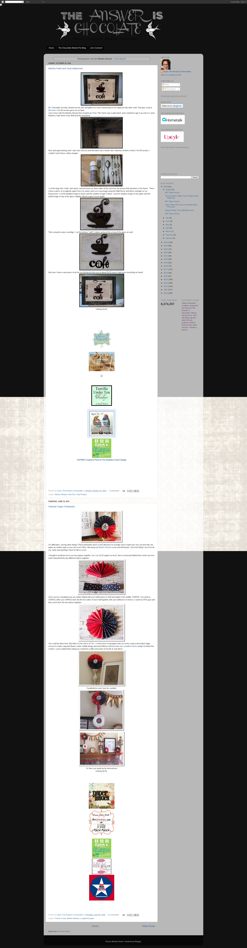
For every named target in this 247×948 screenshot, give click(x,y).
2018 (166, 266)
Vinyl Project (82, 494)
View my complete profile (171, 75)
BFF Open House (172, 193)
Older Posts (148, 926)
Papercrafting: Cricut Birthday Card (179, 210)
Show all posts (120, 59)
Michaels (52, 110)
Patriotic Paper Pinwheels (61, 506)
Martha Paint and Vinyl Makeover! (65, 68)
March (168, 231)
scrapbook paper (87, 918)
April (168, 228)
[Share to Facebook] (135, 491)
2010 (166, 293)
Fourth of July (60, 918)
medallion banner (130, 646)
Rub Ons (72, 494)
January (169, 238)
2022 (166, 253)
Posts (166, 85)
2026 (166, 187)
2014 (166, 279)
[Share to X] (133, 491)
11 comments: (114, 915)
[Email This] (128, 491)
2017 (166, 269)
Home (51, 48)
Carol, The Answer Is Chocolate (177, 72)
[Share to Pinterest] (138, 491)
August (169, 190)
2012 (166, 286)
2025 (166, 242)
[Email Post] (123, 491)
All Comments (170, 89)
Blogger (138, 941)
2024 (166, 246)
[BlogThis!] (130, 491)
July (167, 218)
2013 (166, 283)
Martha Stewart (61, 494)
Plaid (94, 113)
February (170, 235)
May (168, 225)
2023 (166, 249)
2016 (166, 273)
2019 (166, 263)
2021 (166, 256)
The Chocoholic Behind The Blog (72, 48)
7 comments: (114, 491)
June (168, 221)
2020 (166, 259)
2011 (166, 290)
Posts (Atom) (64, 931)
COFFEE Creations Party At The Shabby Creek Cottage (101, 460)
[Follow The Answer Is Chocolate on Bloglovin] (172, 107)
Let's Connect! (96, 48)
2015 (166, 276)
